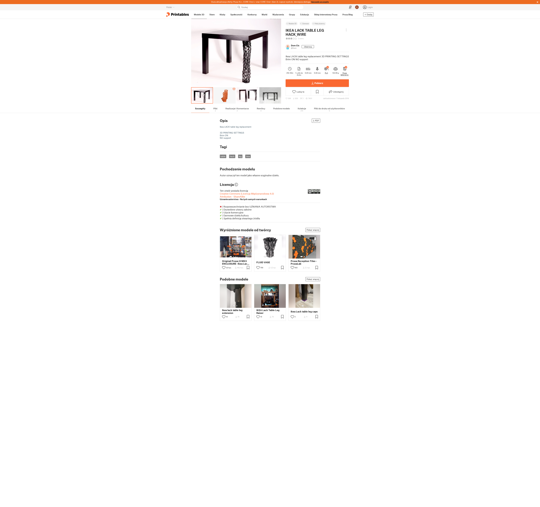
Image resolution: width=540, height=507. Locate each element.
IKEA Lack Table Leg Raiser (267, 311)
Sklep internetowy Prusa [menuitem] (325, 14)
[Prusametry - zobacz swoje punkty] (357, 7)
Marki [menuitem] (264, 14)
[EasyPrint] (350, 7)
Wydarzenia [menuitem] (278, 14)
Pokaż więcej (313, 230)
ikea (248, 156)
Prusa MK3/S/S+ (345, 74)
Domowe (305, 23)
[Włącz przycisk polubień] (223, 267)
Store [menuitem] (212, 14)
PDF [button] (317, 120)
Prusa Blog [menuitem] (347, 14)
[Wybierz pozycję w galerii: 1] (231, 256)
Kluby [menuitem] (222, 14)
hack (232, 156)
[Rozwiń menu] (346, 30)
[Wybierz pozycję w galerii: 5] (240, 256)
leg (240, 156)
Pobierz (318, 83)
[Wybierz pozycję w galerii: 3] (235, 256)
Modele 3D (293, 23)
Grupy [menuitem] (292, 14)
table (222, 156)
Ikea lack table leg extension (232, 311)
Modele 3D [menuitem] (199, 14)
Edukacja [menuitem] (304, 14)
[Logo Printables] (177, 14)
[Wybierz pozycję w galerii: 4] (238, 256)
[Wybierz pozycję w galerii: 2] (233, 256)
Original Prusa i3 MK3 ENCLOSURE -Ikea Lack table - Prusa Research (235, 262)
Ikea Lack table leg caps (304, 311)
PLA (326, 73)
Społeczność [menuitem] (236, 14)
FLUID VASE (263, 262)
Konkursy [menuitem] (252, 14)
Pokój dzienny (320, 23)
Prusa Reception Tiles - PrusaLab (304, 262)
